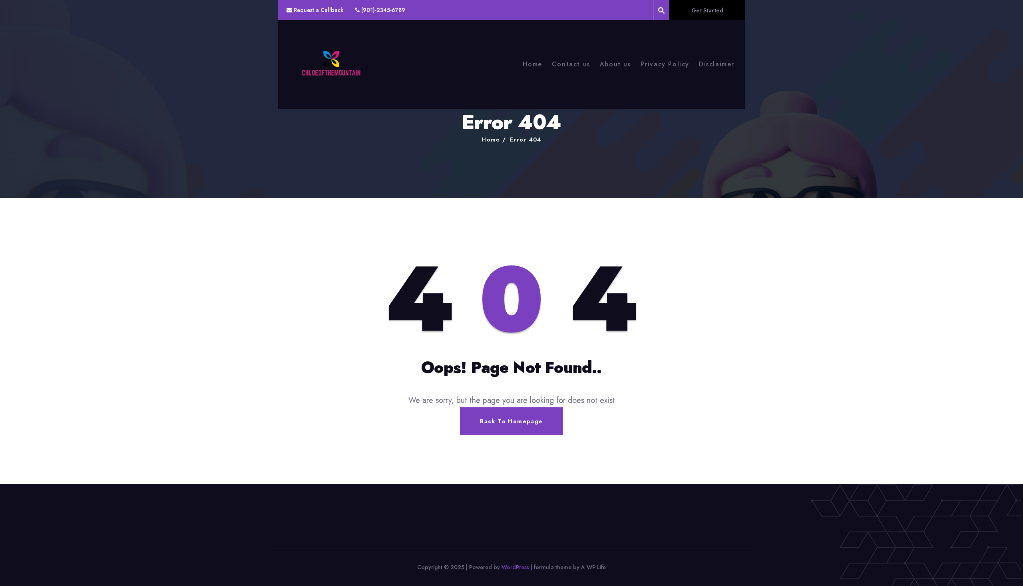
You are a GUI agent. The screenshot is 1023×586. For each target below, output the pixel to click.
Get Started (707, 10)
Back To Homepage (511, 421)
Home (532, 64)
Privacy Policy (665, 64)
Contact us (571, 64)
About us (615, 64)
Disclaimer (716, 64)
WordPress (515, 567)
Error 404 (525, 140)
